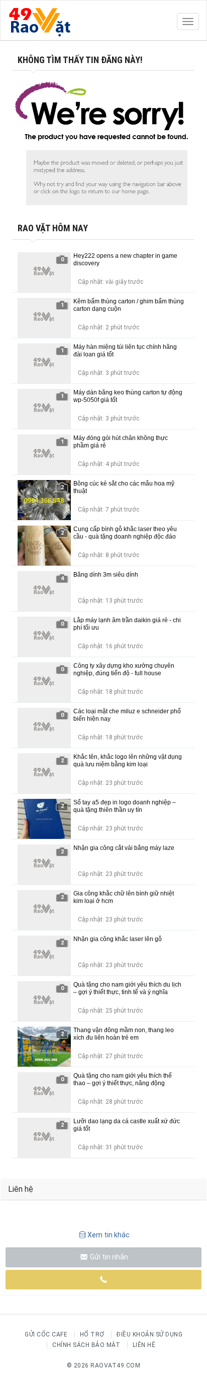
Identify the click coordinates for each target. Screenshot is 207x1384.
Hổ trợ (92, 1334)
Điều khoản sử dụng (149, 1334)
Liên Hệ (144, 1344)
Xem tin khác (108, 1235)
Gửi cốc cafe (46, 1334)
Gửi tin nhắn (108, 1257)
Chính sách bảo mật (86, 1344)
